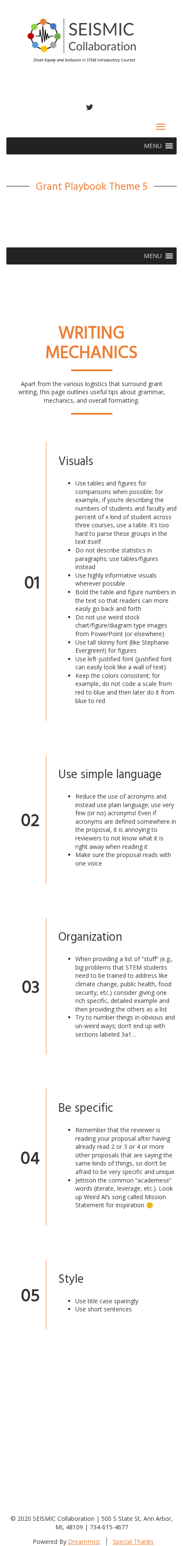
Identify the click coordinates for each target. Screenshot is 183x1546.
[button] (153, 145)
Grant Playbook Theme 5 (92, 186)
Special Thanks (133, 1541)
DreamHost (84, 1541)
